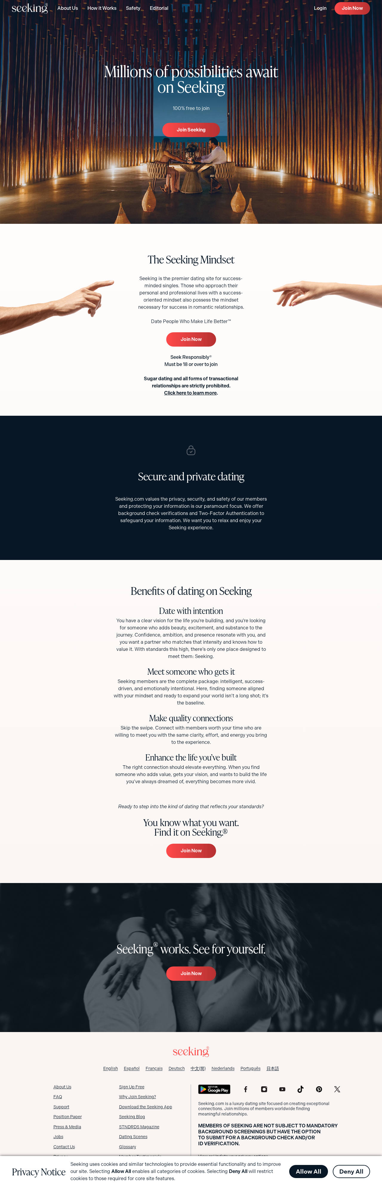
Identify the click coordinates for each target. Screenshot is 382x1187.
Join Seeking (191, 130)
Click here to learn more (190, 393)
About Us (67, 8)
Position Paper (67, 1116)
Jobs (58, 1136)
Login (320, 8)
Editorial (159, 8)
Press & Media (67, 1126)
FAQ (57, 1096)
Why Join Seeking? (137, 1096)
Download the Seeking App (145, 1106)
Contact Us (64, 1146)
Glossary (127, 1146)
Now (352, 8)
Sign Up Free (131, 1086)
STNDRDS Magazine (139, 1126)
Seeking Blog (132, 1116)
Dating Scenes (133, 1136)
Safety (133, 8)
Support (61, 1106)
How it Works (101, 8)
